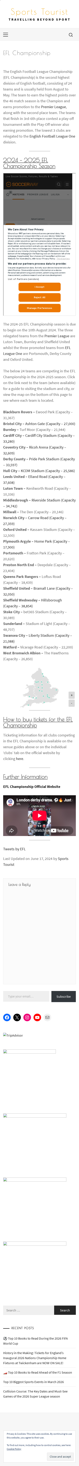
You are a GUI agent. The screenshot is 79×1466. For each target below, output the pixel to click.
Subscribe (63, 996)
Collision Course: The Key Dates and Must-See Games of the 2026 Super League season (35, 1393)
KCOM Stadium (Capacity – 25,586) (48, 470)
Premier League (53, 106)
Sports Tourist (39, 11)
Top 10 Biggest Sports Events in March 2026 (33, 1382)
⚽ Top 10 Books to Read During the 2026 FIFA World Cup (35, 1340)
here (19, 758)
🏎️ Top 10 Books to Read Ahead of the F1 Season (37, 1372)
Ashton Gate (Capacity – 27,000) (50, 423)
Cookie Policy (14, 1448)
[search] (71, 34)
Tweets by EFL (14, 849)
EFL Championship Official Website (31, 786)
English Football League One (52, 136)
